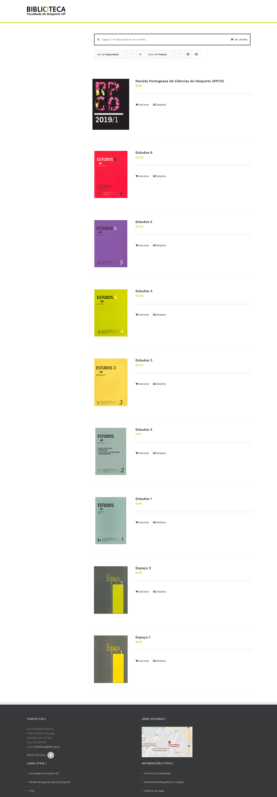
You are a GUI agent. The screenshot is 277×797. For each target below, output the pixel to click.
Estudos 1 (143, 499)
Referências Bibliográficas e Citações (164, 782)
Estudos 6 (143, 152)
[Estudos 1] (110, 520)
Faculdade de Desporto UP (44, 773)
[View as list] (196, 54)
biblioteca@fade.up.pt (46, 746)
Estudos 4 (143, 291)
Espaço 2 (143, 568)
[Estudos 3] (110, 382)
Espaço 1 (142, 637)
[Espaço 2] (110, 590)
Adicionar (143, 104)
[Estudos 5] (110, 244)
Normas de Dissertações (157, 773)
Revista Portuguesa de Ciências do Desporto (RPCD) (179, 81)
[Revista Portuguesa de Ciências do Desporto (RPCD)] (110, 104)
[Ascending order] (140, 54)
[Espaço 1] (110, 659)
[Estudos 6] (110, 174)
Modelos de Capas (154, 791)
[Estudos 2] (110, 451)
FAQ (31, 791)
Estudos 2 (143, 429)
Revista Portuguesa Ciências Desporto (49, 782)
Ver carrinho (240, 39)
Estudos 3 (143, 360)
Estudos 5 (143, 222)
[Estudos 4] (110, 313)
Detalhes (161, 104)
